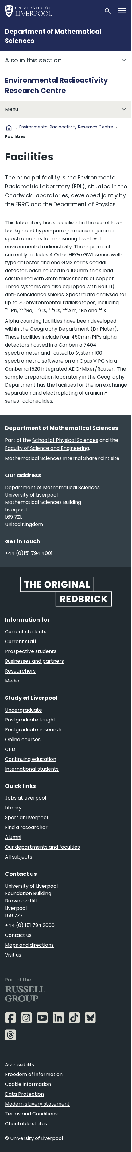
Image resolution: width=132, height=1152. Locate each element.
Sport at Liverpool (26, 817)
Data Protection (24, 1094)
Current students (25, 631)
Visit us (13, 954)
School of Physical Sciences (65, 440)
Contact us (18, 935)
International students (32, 769)
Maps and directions (29, 945)
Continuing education (30, 759)
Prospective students (30, 651)
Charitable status (26, 1123)
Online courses (23, 739)
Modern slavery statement (37, 1103)
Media (12, 680)
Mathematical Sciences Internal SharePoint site (62, 458)
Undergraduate (23, 710)
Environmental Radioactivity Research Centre (66, 127)
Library (13, 807)
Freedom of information (34, 1074)
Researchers (20, 670)
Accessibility (20, 1064)
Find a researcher (26, 827)
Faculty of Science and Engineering (47, 448)
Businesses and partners (34, 661)
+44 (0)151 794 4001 (28, 553)
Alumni (13, 837)
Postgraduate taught (30, 719)
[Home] (52, 11)
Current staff (21, 641)
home (9, 127)
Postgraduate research (33, 729)
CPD (10, 749)
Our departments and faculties (42, 847)
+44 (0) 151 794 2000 (30, 925)
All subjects (18, 856)
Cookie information (28, 1084)
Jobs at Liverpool (25, 797)
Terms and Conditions (31, 1113)
